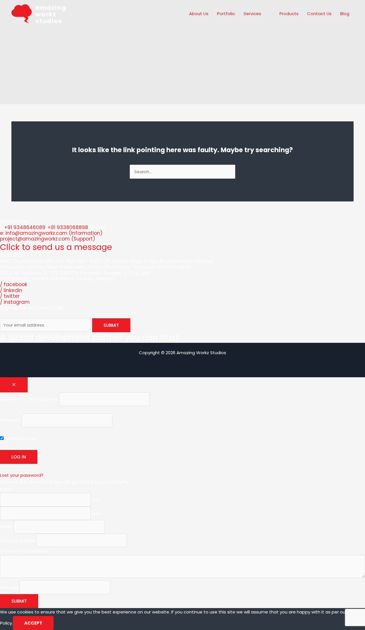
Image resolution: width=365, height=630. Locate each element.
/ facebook (13, 284)
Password (10, 420)
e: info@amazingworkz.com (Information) (51, 233)
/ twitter (10, 296)
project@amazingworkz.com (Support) (47, 238)
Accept (33, 623)
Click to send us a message (56, 247)
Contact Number (18, 540)
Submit (19, 601)
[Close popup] (14, 384)
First (95, 500)
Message (9, 587)
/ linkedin (11, 290)
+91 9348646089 (24, 227)
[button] (263, 14)
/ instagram (15, 302)
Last (95, 513)
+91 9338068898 (68, 227)
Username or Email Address (29, 399)
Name (8, 489)
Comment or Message (25, 551)
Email (7, 527)
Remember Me (20, 438)
